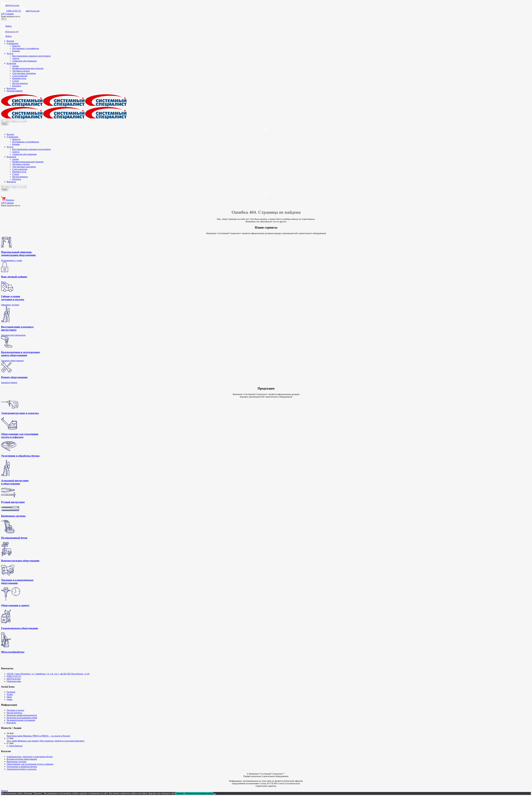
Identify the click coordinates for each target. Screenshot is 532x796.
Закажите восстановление (13, 335)
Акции (15, 66)
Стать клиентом (19, 76)
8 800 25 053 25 (14, 676)
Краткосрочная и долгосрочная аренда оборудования (20, 354)
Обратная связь (14, 681)
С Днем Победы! (15, 746)
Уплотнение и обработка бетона (22, 766)
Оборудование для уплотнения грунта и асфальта (30, 764)
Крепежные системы (16, 761)
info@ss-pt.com (12, 5)
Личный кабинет (15, 91)
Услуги (10, 53)
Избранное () (11, 31)
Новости (16, 46)
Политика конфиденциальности (22, 715)
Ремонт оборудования (14, 377)
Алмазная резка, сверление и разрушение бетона (30, 756)
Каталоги (16, 86)
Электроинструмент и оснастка (21, 769)
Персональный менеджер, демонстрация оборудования (18, 254)
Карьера (16, 51)
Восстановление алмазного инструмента (31, 56)
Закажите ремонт (9, 382)
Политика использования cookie (22, 717)
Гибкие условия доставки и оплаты (12, 298)
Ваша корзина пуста (10, 16)
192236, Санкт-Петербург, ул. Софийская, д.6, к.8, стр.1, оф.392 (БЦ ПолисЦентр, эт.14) (48, 674)
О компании (12, 43)
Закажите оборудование (12, 360)
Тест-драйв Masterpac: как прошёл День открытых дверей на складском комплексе (45, 741)
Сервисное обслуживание (24, 61)
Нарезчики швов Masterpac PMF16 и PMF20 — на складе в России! (38, 736)
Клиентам (11, 63)
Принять (179, 793)
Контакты (11, 88)
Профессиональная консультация (27, 68)
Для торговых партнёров (24, 73)
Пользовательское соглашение (21, 720)
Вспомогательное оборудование (22, 759)
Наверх (4, 790)
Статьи (15, 81)
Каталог (10, 41)
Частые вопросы (20, 83)
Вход (3, 282)
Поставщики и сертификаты (25, 48)
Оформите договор (10, 305)
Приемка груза (19, 78)
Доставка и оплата (21, 71)
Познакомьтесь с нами (11, 260)
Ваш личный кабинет (14, 276)
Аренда (15, 58)
